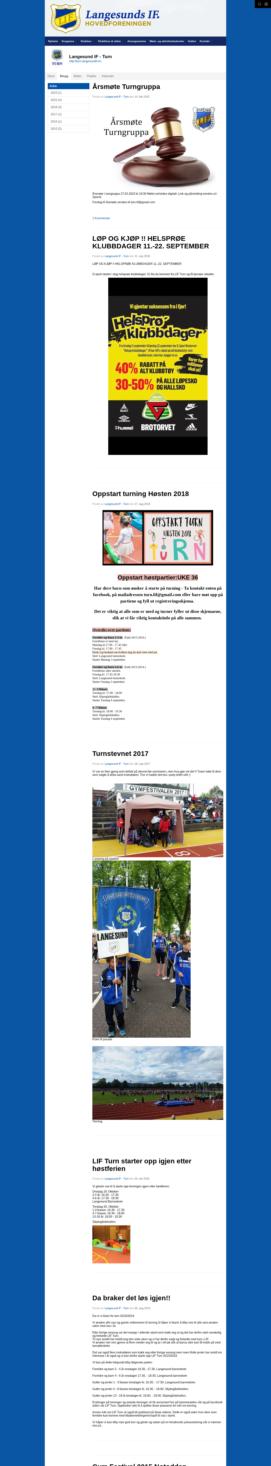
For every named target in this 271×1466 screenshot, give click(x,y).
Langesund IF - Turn (117, 96)
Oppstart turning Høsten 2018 (140, 494)
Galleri (192, 41)
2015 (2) (56, 128)
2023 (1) (56, 92)
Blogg (64, 76)
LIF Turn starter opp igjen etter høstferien (141, 1164)
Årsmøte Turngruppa (126, 86)
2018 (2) (56, 107)
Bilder (77, 76)
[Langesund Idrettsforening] (135, 18)
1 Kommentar (101, 218)
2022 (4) (56, 99)
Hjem (51, 76)
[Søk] (259, 4)
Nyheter (53, 41)
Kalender (108, 76)
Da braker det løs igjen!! (131, 1298)
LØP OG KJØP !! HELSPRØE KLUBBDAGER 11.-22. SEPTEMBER (150, 242)
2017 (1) (56, 114)
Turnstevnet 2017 (120, 753)
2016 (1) (56, 121)
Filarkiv (91, 76)
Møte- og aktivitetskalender (167, 41)
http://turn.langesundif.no (85, 61)
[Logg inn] (266, 4)
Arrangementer (136, 41)
